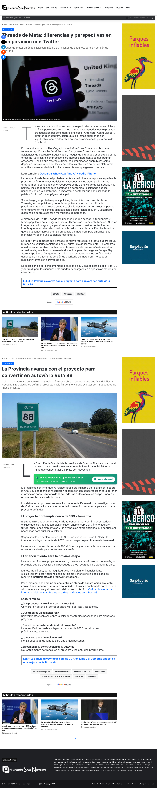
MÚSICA (119, 8)
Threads (68, 294)
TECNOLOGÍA (13, 25)
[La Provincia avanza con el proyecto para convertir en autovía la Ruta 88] (20, 327)
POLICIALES (78, 8)
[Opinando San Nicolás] (19, 8)
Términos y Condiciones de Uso (143, 784)
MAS (128, 8)
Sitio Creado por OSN (47, 784)
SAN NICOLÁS (51, 8)
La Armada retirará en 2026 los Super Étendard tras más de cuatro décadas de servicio (97, 341)
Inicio (5, 25)
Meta (56, 294)
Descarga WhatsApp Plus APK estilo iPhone (68, 173)
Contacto (95, 784)
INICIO (40, 8)
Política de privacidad (107, 784)
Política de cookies (123, 784)
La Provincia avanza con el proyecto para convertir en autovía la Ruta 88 (18, 340)
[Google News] (64, 302)
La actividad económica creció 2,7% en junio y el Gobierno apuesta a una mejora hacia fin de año (59, 345)
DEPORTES (109, 8)
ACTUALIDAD (65, 8)
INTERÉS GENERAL (94, 8)
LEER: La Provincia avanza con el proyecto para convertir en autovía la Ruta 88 (66, 282)
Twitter (81, 294)
